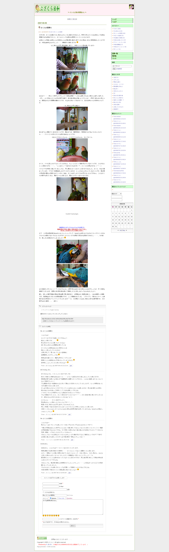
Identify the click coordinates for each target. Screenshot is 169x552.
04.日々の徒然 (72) (118, 35)
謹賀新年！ (116, 109)
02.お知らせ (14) (117, 31)
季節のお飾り (116, 82)
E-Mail (61, 486)
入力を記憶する (49, 492)
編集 (71, 365)
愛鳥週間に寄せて (118, 86)
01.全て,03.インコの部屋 (55, 32)
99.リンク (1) (116, 49)
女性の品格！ (116, 104)
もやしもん (116, 79)
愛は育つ (115, 88)
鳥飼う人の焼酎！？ (118, 100)
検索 (113, 62)
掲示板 (114, 56)
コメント (46, 498)
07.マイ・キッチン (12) (119, 42)
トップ (114, 19)
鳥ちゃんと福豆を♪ (118, 97)
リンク (114, 58)
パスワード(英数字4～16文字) (69, 519)
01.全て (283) (117, 28)
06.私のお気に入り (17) (119, 40)
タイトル (70, 495)
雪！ (114, 93)
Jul (120, 230)
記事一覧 (115, 53)
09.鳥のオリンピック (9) (119, 46)
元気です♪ (116, 77)
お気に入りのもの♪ (118, 107)
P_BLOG (49, 544)
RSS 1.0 (115, 196)
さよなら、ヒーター (118, 84)
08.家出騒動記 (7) (118, 44)
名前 (61, 483)
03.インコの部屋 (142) (119, 33)
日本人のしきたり (118, 91)
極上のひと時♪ (117, 102)
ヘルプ (114, 21)
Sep (123, 230)
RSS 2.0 (115, 199)
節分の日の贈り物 (118, 95)
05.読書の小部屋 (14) (119, 37)
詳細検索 (119, 69)
